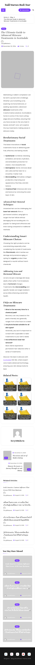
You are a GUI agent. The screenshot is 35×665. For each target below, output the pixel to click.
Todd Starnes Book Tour (17, 4)
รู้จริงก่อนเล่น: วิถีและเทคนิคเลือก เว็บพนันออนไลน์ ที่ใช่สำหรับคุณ (17, 631)
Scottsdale (7, 360)
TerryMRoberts (5, 43)
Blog (3, 28)
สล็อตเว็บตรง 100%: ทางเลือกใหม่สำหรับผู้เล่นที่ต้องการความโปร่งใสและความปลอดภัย (16, 505)
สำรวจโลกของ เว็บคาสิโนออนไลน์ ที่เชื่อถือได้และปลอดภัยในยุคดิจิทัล (17, 610)
